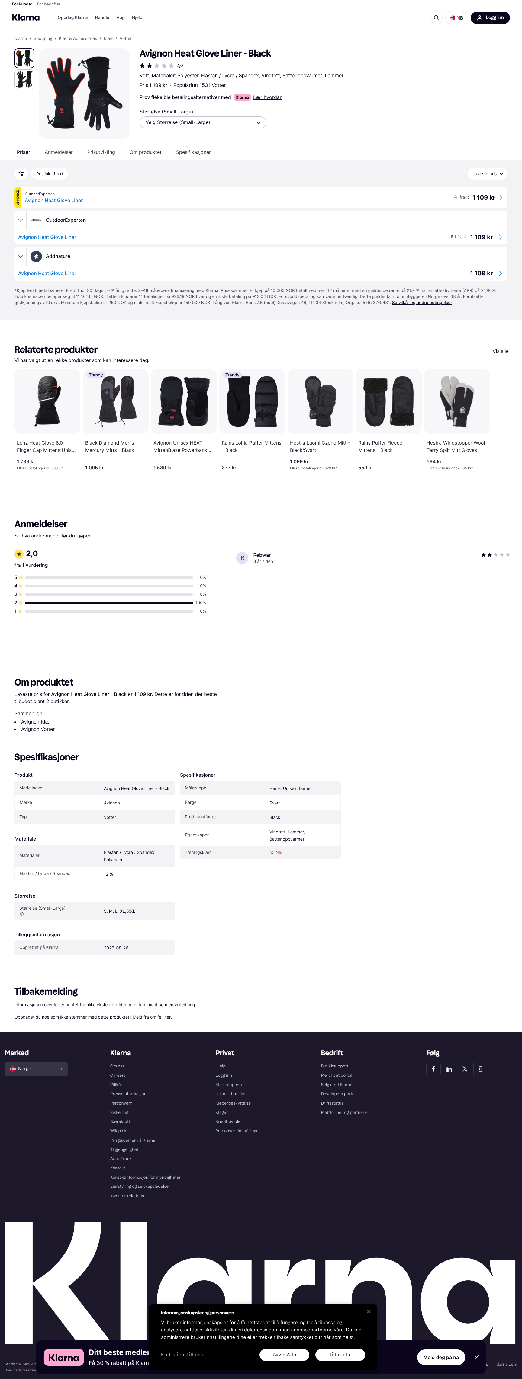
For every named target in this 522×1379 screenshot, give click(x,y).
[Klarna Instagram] (480, 1069)
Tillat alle (340, 1355)
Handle (102, 17)
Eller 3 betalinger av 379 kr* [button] (313, 468)
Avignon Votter (38, 729)
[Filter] (21, 174)
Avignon (112, 803)
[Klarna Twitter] (465, 1069)
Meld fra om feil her (152, 1016)
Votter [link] (126, 38)
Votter (219, 85)
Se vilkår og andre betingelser (422, 302)
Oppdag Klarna (73, 17)
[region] (263, 1337)
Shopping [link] (43, 38)
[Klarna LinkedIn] (449, 1069)
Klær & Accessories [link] (78, 38)
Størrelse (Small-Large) (166, 112)
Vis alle (501, 351)
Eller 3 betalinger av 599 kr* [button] (40, 468)
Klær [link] (108, 38)
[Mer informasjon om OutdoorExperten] (20, 220)
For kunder (22, 4)
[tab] (23, 152)
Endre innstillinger (183, 1355)
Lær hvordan (267, 97)
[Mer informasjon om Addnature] (20, 256)
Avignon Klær (36, 722)
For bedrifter (48, 4)
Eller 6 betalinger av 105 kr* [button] (450, 468)
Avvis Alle (284, 1355)
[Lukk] (368, 1311)
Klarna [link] (20, 38)
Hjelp (137, 17)
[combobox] (203, 122)
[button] (456, 17)
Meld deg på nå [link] (441, 1357)
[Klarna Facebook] (433, 1069)
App (121, 17)
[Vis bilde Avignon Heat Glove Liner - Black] (24, 58)
